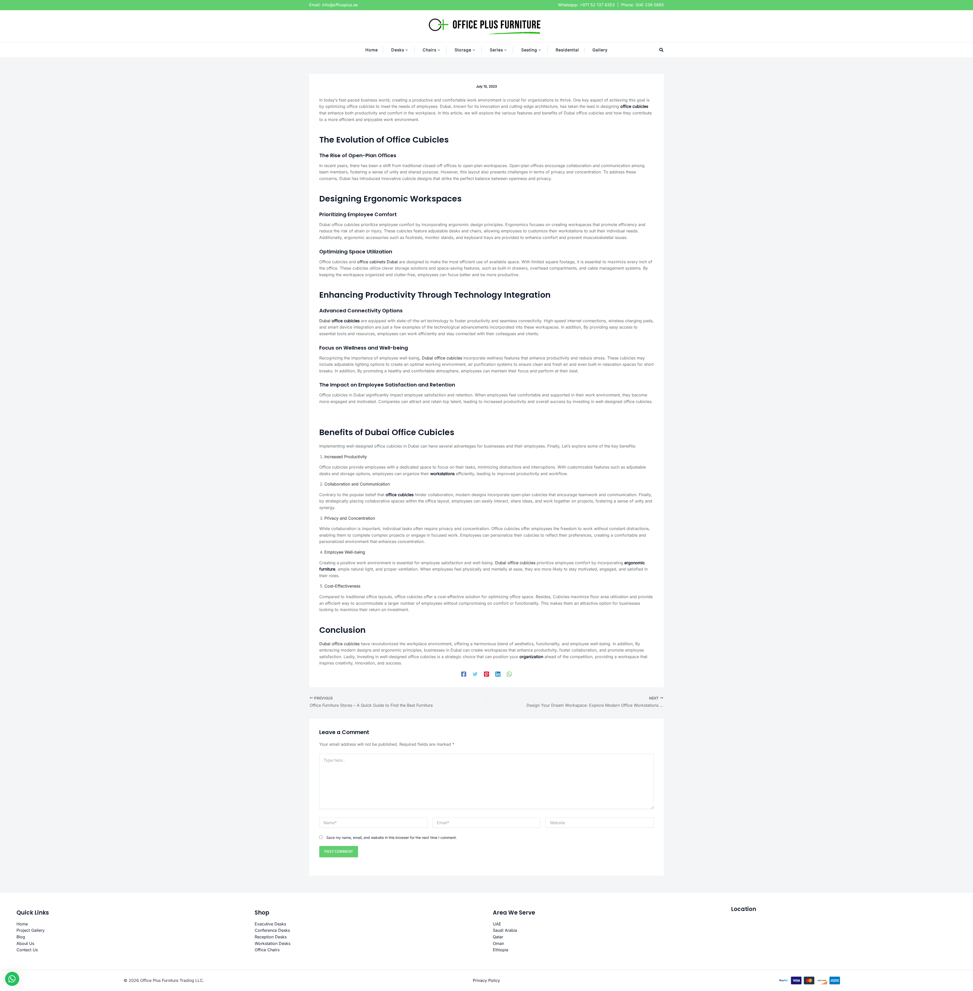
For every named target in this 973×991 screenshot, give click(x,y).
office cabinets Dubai (377, 261)
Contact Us (27, 949)
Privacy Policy (486, 980)
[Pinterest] (486, 674)
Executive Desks (270, 923)
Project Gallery (30, 930)
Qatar (498, 936)
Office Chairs (267, 949)
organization (531, 656)
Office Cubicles (417, 139)
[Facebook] (463, 674)
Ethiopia (500, 949)
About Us (25, 943)
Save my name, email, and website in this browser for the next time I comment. (391, 837)
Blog (20, 936)
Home (22, 923)
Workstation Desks (272, 943)
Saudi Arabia (505, 930)
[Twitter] (475, 674)
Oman (498, 943)
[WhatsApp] (509, 674)
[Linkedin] (497, 674)
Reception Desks (271, 936)
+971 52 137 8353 (597, 4)
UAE (497, 923)
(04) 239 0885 (649, 4)
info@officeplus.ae (340, 4)
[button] (409, 49)
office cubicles (634, 106)
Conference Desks (272, 930)
